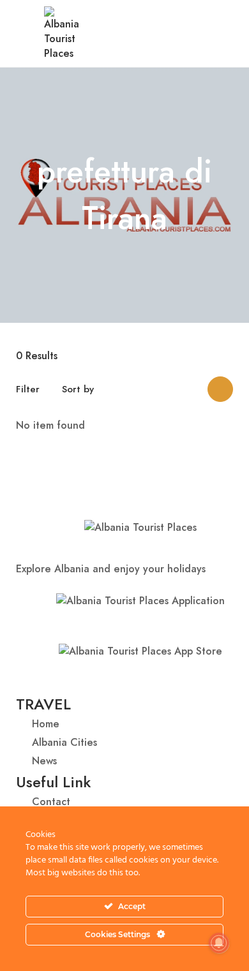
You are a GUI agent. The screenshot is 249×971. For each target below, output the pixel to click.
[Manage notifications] (219, 943)
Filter (28, 389)
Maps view (220, 389)
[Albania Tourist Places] (61, 32)
